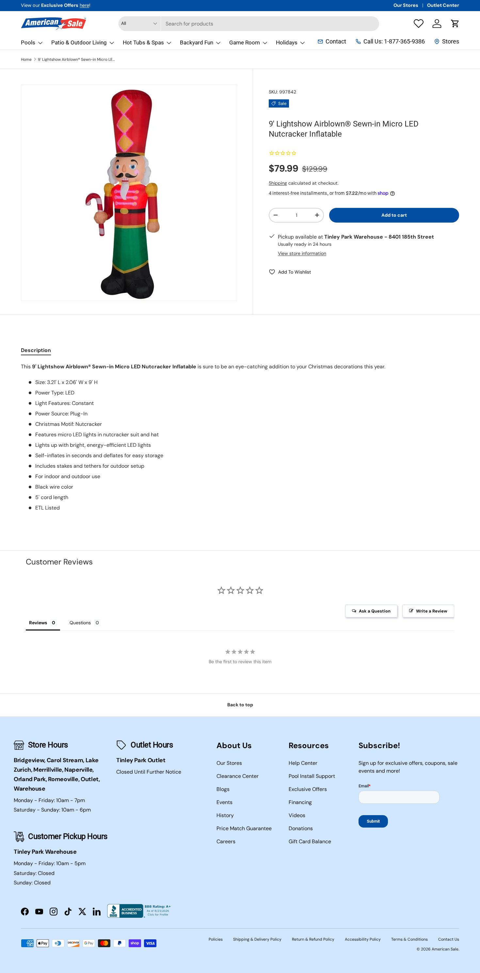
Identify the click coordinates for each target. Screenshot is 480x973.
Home (26, 59)
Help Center (303, 763)
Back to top (240, 705)
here (84, 5)
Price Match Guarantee (244, 828)
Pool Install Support (312, 776)
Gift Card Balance (310, 841)
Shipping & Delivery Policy (257, 939)
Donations (301, 828)
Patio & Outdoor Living (79, 42)
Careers (225, 841)
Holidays (286, 42)
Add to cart (394, 215)
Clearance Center (237, 776)
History (225, 815)
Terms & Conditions (409, 939)
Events (224, 802)
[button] (455, 23)
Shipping (278, 183)
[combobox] (249, 23)
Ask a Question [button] (375, 611)
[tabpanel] (240, 437)
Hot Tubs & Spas (143, 42)
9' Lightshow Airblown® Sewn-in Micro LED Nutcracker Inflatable (77, 59)
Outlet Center (443, 5)
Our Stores (405, 5)
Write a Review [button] (431, 611)
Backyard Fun (196, 42)
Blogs (223, 789)
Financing (300, 802)
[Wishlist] (418, 23)
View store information (302, 253)
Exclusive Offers (308, 789)
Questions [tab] (80, 623)
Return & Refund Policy (313, 939)
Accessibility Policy (363, 939)
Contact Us (448, 939)
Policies (216, 939)
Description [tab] (36, 350)
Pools (28, 42)
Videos (297, 815)
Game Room (244, 42)
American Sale (445, 949)
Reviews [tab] (38, 623)
